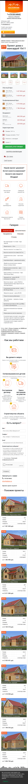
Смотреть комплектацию (14, 151)
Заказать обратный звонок (14, 18)
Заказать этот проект (14, 147)
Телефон (5, 434)
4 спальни (15, 328)
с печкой (16, 333)
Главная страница (5, 40)
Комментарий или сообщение (10, 446)
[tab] (7, 230)
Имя (3, 428)
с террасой (22, 333)
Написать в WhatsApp (14, 16)
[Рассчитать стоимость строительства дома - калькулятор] (8, 32)
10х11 (6, 328)
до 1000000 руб (22, 328)
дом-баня (10, 330)
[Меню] (4, 36)
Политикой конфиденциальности (9, 459)
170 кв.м (10, 328)
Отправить (6, 471)
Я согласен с (9, 459)
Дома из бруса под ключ (17, 40)
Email (3, 440)
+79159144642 (15, 14)
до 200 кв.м (4, 330)
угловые (3, 334)
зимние (15, 330)
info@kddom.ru (6, 24)
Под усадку (18, 331)
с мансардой (10, 333)
